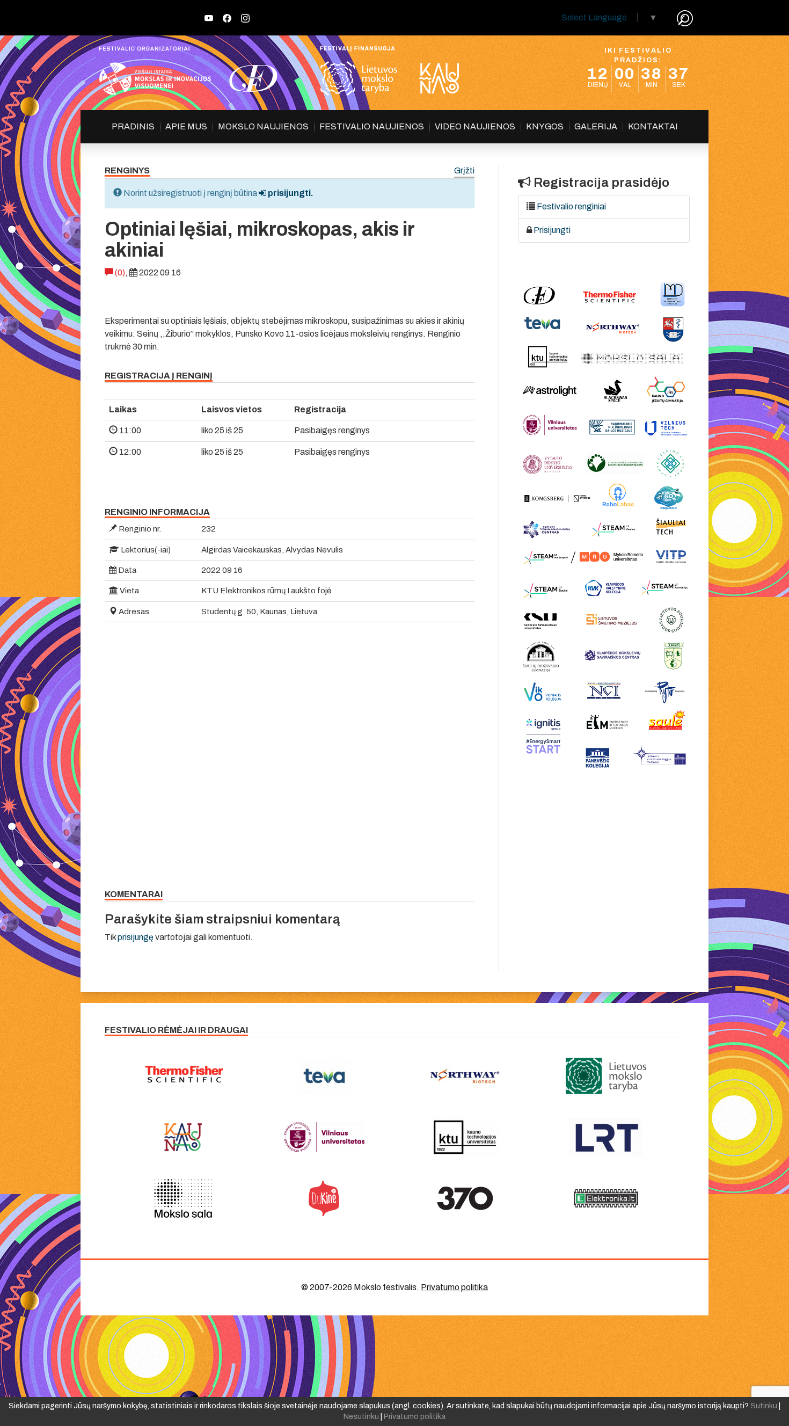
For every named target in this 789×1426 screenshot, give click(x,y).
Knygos (545, 126)
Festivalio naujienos (371, 126)
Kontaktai (653, 126)
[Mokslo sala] (183, 1198)
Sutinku (763, 1406)
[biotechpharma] (465, 1076)
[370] (465, 1198)
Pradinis (133, 126)
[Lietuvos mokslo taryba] (606, 1076)
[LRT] (606, 1137)
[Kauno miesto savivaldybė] (183, 1137)
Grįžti (464, 171)
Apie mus (186, 126)
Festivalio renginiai (571, 206)
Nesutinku (361, 1417)
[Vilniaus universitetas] (324, 1137)
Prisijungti (552, 230)
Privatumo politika (454, 1287)
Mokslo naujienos (263, 126)
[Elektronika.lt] (606, 1198)
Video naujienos (475, 126)
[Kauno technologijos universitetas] (465, 1137)
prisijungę (136, 937)
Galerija (595, 126)
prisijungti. (289, 193)
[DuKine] (324, 1198)
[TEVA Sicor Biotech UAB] (324, 1076)
